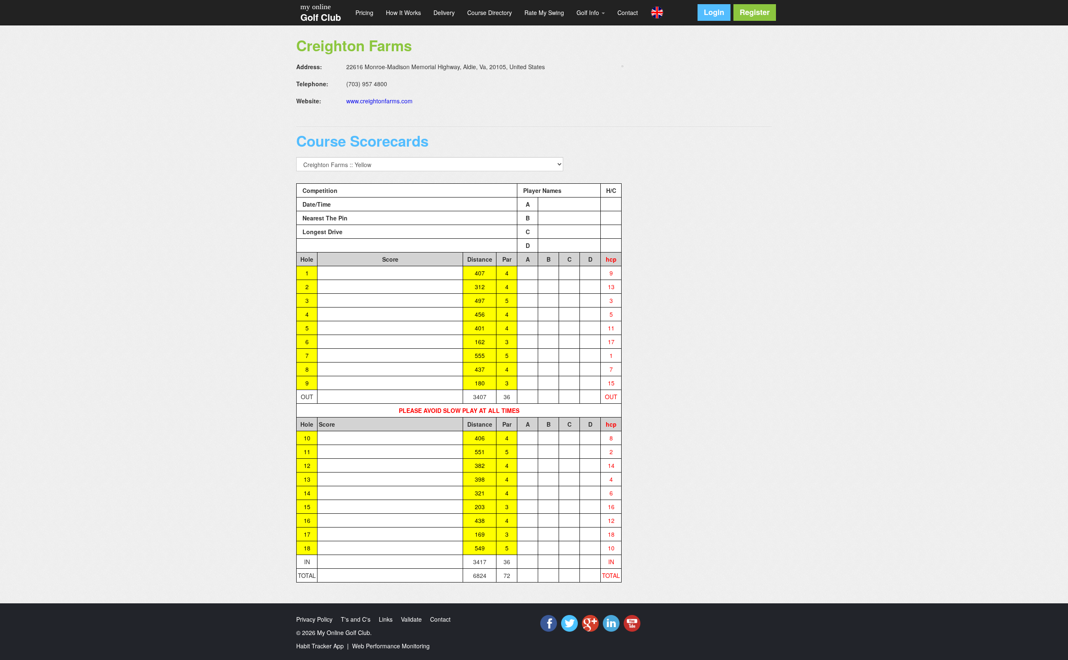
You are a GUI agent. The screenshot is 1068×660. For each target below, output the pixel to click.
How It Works (403, 12)
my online (315, 6)
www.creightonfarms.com (379, 101)
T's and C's (355, 619)
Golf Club (320, 17)
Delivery (444, 12)
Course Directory (489, 12)
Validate (411, 619)
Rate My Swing (544, 12)
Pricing (364, 12)
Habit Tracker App (320, 646)
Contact (627, 12)
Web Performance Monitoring (391, 646)
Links (386, 619)
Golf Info (589, 12)
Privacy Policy (314, 619)
